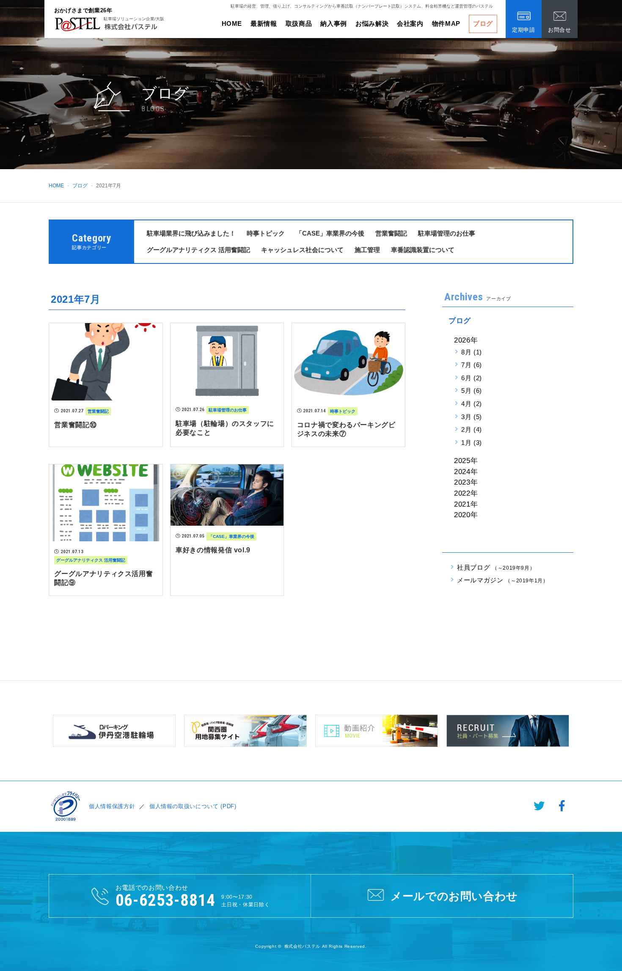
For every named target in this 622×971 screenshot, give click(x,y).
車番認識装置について (422, 249)
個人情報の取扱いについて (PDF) (193, 806)
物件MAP (446, 23)
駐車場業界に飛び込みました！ (191, 233)
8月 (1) (471, 352)
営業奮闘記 (391, 233)
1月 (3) (471, 442)
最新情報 (263, 23)
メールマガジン (502, 580)
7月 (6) (471, 364)
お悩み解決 (371, 23)
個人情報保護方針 (112, 806)
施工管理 (367, 249)
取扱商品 (299, 23)
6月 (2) (471, 377)
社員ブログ (496, 567)
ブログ (483, 23)
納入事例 (333, 23)
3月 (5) (471, 416)
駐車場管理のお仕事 (446, 233)
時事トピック (266, 233)
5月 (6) (471, 390)
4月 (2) (471, 403)
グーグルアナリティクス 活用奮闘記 (198, 249)
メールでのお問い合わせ (454, 896)
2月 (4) (471, 429)
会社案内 (410, 23)
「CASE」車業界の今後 (330, 233)
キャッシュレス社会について (302, 249)
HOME (232, 23)
